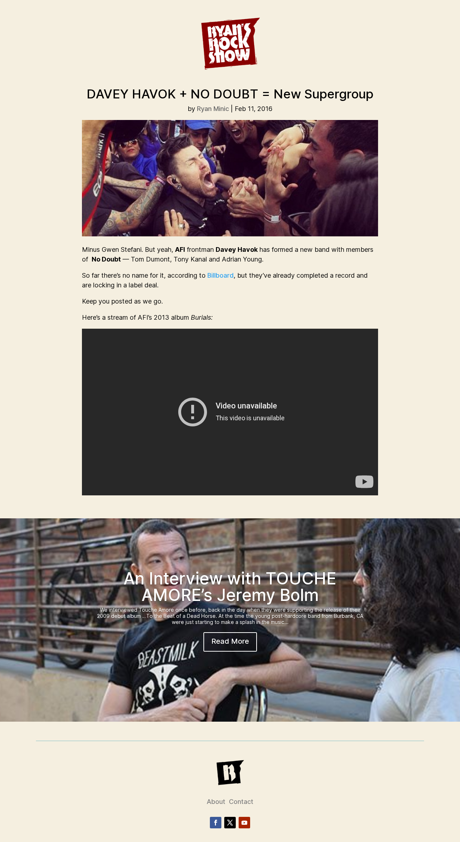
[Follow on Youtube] (244, 822)
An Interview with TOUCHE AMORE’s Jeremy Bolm (230, 586)
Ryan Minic (213, 108)
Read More (230, 641)
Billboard (220, 275)
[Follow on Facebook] (215, 822)
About (216, 801)
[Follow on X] (230, 822)
